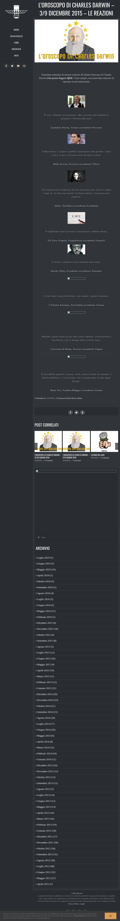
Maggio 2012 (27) (46, 878)
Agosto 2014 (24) (46, 717)
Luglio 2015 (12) (45, 652)
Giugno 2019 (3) (45, 563)
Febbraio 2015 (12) (47, 682)
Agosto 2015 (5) (45, 646)
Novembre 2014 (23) (47, 700)
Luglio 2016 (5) (45, 599)
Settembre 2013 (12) (47, 783)
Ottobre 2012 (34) (46, 848)
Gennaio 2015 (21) (46, 688)
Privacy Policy (73, 904)
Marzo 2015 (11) (45, 676)
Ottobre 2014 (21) (46, 706)
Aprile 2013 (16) (45, 812)
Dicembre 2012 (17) (47, 836)
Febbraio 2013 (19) (47, 824)
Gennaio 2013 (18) (46, 830)
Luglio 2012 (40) (45, 866)
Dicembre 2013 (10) (47, 765)
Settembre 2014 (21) (47, 712)
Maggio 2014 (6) (45, 735)
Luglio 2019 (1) (45, 557)
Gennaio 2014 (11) (46, 759)
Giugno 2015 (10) (46, 658)
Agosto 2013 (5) (45, 789)
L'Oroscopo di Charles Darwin (66, 398)
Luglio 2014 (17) (45, 723)
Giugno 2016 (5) (45, 605)
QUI (69, 78)
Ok (110, 915)
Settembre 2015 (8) (46, 640)
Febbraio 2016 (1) (46, 617)
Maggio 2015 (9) (45, 664)
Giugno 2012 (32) (46, 872)
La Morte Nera (96, 454)
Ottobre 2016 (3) (45, 581)
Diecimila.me (41, 398)
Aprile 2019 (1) (45, 575)
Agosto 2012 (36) (46, 860)
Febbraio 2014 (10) (47, 753)
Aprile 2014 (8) (45, 741)
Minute (79, 398)
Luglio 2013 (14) (45, 795)
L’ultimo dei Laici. (70, 454)
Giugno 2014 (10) (46, 729)
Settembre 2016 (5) (46, 587)
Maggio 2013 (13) (46, 806)
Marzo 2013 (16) (45, 818)
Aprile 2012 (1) (45, 884)
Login (82, 904)
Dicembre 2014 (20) (47, 694)
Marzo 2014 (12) (45, 747)
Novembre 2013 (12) (47, 771)
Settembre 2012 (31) (47, 854)
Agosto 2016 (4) (45, 593)
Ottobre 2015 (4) (45, 634)
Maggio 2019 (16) (46, 569)
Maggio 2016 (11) (46, 611)
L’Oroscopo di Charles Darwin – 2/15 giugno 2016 (48, 456)
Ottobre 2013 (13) (46, 777)
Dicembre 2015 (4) (46, 623)
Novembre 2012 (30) (47, 842)
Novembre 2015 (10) (47, 628)
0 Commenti (49, 460)
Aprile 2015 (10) (45, 670)
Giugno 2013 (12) (46, 801)
